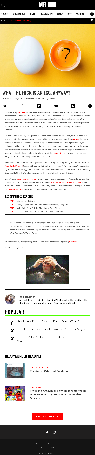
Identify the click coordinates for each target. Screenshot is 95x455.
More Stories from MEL (47, 416)
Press (57, 443)
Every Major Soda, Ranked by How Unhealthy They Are (38, 204)
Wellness (80, 13)
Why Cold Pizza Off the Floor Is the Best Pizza (34, 208)
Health (33, 13)
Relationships (47, 13)
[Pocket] (56, 106)
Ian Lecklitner (15, 21)
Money (60, 13)
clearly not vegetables (26, 179)
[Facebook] (22, 106)
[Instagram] (90, 106)
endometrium (59, 153)
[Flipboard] (38, 106)
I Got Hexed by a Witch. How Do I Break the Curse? (36, 211)
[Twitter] (4, 106)
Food (69, 13)
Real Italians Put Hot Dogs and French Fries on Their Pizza (50, 321)
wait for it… (74, 241)
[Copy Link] (73, 106)
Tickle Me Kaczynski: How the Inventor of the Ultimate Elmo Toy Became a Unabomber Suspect (58, 394)
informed (21, 112)
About (38, 443)
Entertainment (19, 13)
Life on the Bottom (21, 201)
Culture (4, 13)
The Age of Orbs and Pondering (49, 371)
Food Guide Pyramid (14, 166)
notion (76, 139)
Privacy (47, 443)
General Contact (47, 447)
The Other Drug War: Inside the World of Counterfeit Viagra (51, 329)
